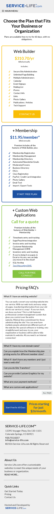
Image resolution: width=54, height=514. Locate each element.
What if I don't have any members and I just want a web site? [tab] (25, 361)
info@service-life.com (16, 440)
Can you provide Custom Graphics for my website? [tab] (24, 375)
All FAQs (47, 393)
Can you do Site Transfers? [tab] (17, 368)
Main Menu (11, 11)
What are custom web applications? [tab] (21, 387)
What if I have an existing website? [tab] (20, 296)
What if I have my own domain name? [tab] (22, 346)
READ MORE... (11, 474)
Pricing (7, 494)
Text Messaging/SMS (22, 265)
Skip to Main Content (18, 447)
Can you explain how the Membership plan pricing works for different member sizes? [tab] (24, 352)
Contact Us (10, 497)
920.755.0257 (12, 438)
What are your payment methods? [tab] (20, 382)
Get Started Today (13, 491)
